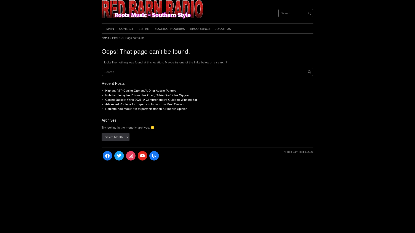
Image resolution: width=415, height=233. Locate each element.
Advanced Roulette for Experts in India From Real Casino (144, 104)
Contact (126, 28)
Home (105, 37)
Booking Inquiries (170, 28)
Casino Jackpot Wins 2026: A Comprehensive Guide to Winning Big (151, 99)
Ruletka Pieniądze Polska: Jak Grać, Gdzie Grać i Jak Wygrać (147, 95)
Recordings (200, 28)
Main (110, 28)
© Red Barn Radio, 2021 (298, 151)
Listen (144, 28)
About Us (223, 28)
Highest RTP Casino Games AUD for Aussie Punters (140, 90)
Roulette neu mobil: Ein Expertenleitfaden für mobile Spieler (146, 108)
